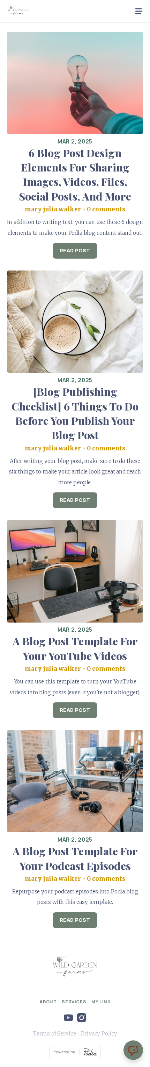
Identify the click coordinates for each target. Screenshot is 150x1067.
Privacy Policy (99, 1033)
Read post (75, 250)
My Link (100, 1001)
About (48, 1001)
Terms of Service (54, 1033)
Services (74, 1001)
